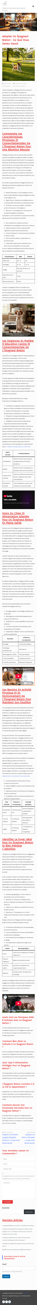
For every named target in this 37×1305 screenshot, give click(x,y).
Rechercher (5, 1208)
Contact (4, 1298)
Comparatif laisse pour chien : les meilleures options (18, 1225)
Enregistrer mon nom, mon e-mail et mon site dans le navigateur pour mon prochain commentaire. (18, 1177)
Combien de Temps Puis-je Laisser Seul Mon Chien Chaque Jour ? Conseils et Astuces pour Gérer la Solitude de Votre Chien (17, 1231)
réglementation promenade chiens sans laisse (16, 776)
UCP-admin (7, 86)
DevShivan (26, 1293)
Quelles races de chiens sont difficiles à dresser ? (17, 1249)
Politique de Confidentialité (21, 1296)
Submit (6, 1276)
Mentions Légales (7, 1296)
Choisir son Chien (20, 83)
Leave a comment (20, 86)
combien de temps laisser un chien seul (18, 446)
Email (4, 1264)
